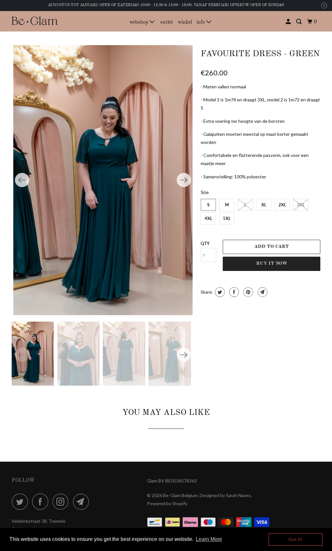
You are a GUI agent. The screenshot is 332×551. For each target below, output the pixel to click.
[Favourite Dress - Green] (103, 180)
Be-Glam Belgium (180, 495)
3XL (301, 204)
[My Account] (288, 22)
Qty (205, 243)
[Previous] (22, 180)
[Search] (299, 22)
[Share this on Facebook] (233, 292)
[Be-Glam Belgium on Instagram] (62, 501)
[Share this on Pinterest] (247, 292)
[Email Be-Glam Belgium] (82, 501)
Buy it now (271, 263)
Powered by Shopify (167, 503)
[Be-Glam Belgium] (35, 21)
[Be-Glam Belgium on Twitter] (21, 501)
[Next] (184, 180)
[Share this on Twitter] (219, 292)
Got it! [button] (295, 539)
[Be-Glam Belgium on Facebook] (42, 501)
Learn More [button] (209, 539)
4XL (208, 218)
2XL (282, 204)
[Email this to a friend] (261, 292)
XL (264, 204)
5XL (227, 218)
